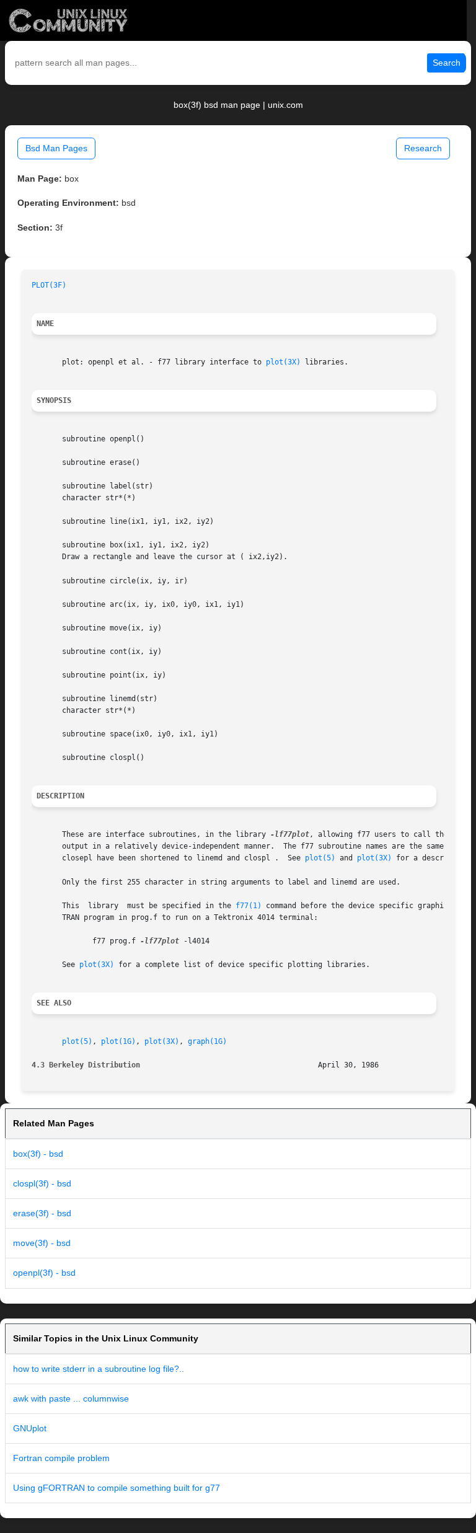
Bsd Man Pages (56, 148)
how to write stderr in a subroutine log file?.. (98, 1369)
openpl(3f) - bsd (44, 1273)
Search (447, 63)
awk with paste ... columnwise (71, 1398)
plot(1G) (118, 1041)
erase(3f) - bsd (42, 1213)
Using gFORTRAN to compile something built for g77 (116, 1488)
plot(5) (320, 858)
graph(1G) (207, 1041)
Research (423, 148)
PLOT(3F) (49, 285)
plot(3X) (283, 362)
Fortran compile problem (61, 1458)
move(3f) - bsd (42, 1243)
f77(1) (249, 905)
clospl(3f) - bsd (42, 1183)
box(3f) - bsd (38, 1154)
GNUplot (29, 1428)
